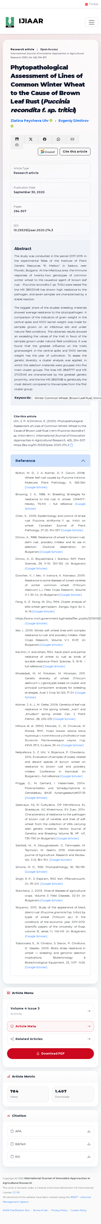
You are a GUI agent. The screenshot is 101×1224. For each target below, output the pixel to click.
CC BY (16, 1192)
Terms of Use (40, 1210)
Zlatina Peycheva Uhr (30, 121)
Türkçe (93, 4)
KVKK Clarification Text (16, 1210)
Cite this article (75, 151)
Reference (25, 460)
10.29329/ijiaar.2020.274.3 (33, 230)
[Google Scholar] (36, 487)
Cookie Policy (78, 1210)
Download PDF (53, 1053)
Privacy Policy (59, 1210)
